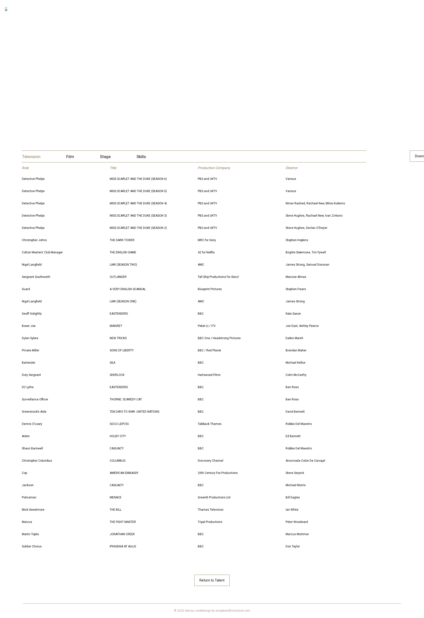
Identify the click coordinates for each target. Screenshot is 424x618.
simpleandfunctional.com (232, 610)
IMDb (140, 104)
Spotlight (169, 87)
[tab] (31, 156)
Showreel (142, 87)
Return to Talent (212, 580)
